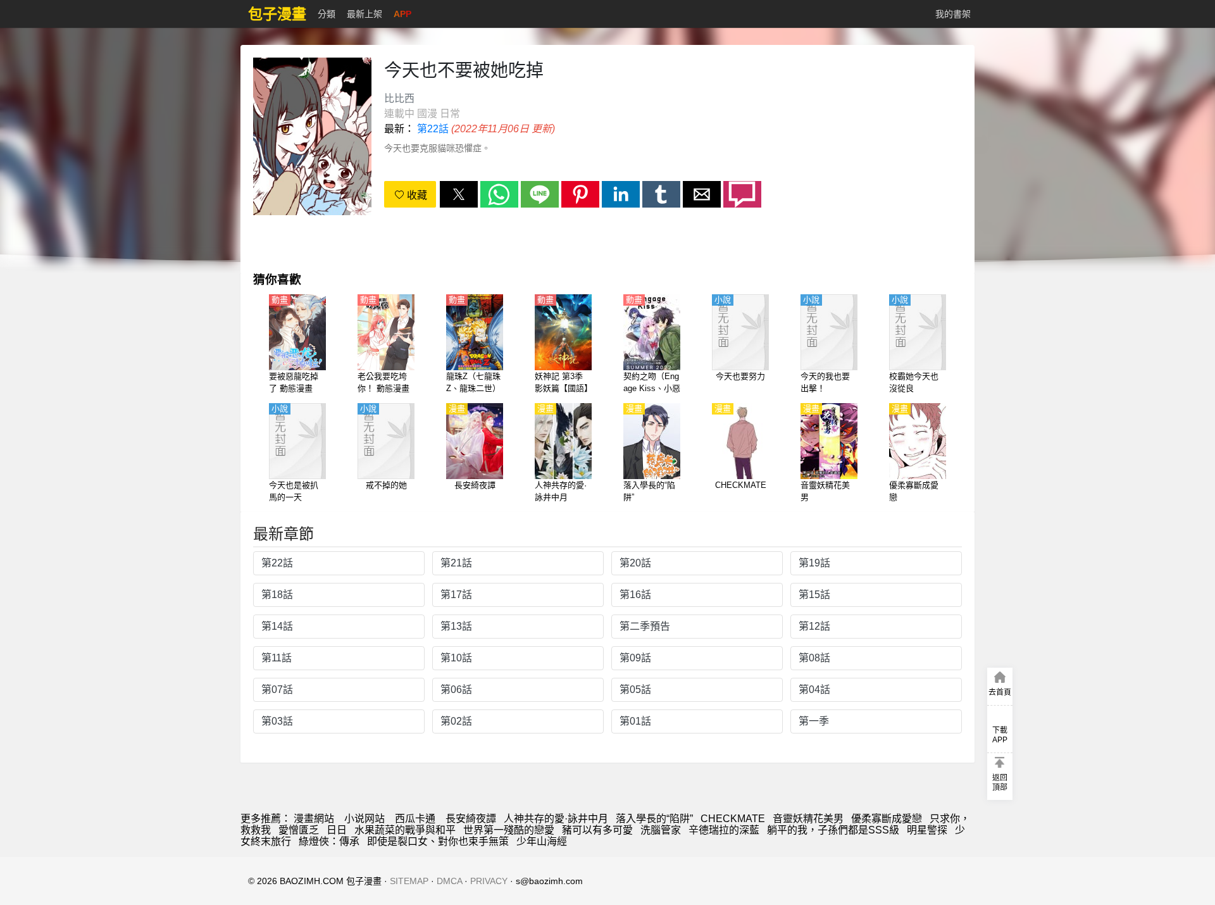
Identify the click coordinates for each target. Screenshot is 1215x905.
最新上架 (364, 14)
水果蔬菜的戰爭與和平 (405, 830)
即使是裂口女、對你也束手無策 (438, 841)
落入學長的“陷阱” (654, 818)
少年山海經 (541, 841)
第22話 (433, 128)
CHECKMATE (733, 818)
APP (402, 14)
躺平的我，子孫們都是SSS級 (833, 830)
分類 (326, 14)
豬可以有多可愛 (597, 830)
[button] (459, 194)
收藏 (415, 195)
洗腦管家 (660, 830)
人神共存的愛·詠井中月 (556, 818)
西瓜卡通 (415, 818)
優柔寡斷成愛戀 (886, 818)
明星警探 (927, 830)
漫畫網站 (314, 818)
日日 (337, 830)
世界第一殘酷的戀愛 (508, 830)
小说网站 (364, 818)
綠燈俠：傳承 (329, 841)
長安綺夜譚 (471, 818)
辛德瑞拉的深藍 (723, 830)
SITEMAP (409, 881)
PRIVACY (489, 881)
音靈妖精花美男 (808, 818)
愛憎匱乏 (298, 830)
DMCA (449, 881)
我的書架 (953, 14)
